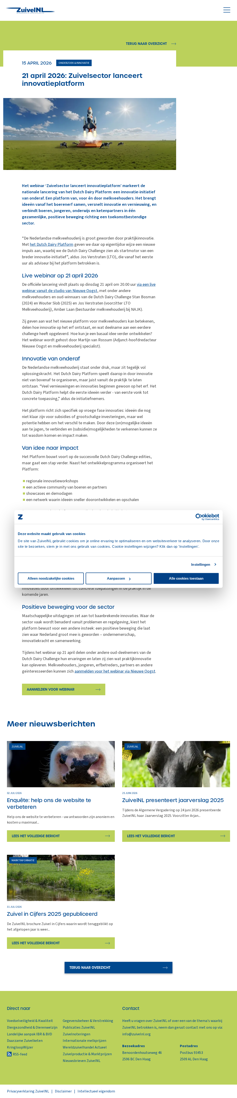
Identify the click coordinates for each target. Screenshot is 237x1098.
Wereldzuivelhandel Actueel (85, 1047)
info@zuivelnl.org (136, 1034)
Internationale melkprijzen (84, 1040)
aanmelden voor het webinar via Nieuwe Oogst (115, 671)
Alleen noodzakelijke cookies (51, 578)
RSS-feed (20, 1054)
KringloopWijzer (20, 1047)
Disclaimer (63, 1091)
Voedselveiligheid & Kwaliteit (30, 1020)
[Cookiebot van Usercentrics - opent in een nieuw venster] (199, 517)
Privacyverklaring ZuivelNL (28, 1091)
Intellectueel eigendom (96, 1091)
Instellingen (200, 564)
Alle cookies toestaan (186, 578)
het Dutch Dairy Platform (51, 244)
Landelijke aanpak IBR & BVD (29, 1034)
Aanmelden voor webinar (51, 689)
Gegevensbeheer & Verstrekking (88, 1020)
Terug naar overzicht (146, 44)
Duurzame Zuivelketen (25, 1040)
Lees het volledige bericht (36, 836)
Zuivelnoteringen (76, 1034)
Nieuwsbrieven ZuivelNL (81, 1060)
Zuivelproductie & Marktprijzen (87, 1054)
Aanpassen (116, 578)
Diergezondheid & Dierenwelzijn (32, 1027)
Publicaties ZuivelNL (79, 1027)
